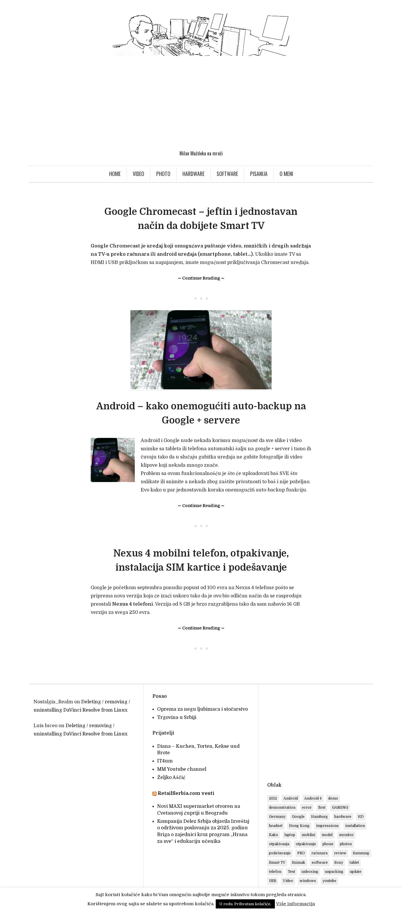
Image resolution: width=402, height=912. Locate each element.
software (320, 862)
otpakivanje (306, 844)
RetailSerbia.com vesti (186, 793)
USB (272, 881)
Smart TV (277, 862)
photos (346, 844)
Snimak (298, 862)
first (321, 807)
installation (355, 826)
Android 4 (313, 798)
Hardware (193, 173)
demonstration (282, 807)
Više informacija (295, 903)
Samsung (361, 853)
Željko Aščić (171, 777)
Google (298, 817)
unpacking (334, 872)
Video (138, 173)
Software (227, 173)
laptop (290, 835)
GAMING (340, 807)
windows (308, 881)
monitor (346, 835)
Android (290, 798)
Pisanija (259, 173)
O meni (286, 173)
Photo (163, 173)
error (307, 807)
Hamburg (319, 817)
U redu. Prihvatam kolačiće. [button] (245, 904)
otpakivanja (279, 844)
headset (276, 826)
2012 (273, 798)
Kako (273, 835)
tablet (354, 862)
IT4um (165, 761)
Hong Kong (299, 826)
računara (319, 853)
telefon (275, 872)
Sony (338, 862)
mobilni (308, 835)
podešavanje (280, 853)
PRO (301, 853)
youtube (329, 881)
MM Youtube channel (181, 769)
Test (291, 872)
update (355, 872)
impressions (327, 826)
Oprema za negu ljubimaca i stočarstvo (202, 709)
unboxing (310, 872)
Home (115, 173)
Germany (277, 817)
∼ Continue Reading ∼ (201, 278)
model (327, 835)
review (340, 853)
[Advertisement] (201, 103)
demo (333, 798)
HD (361, 817)
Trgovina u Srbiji (176, 717)
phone (328, 844)
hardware (342, 817)
